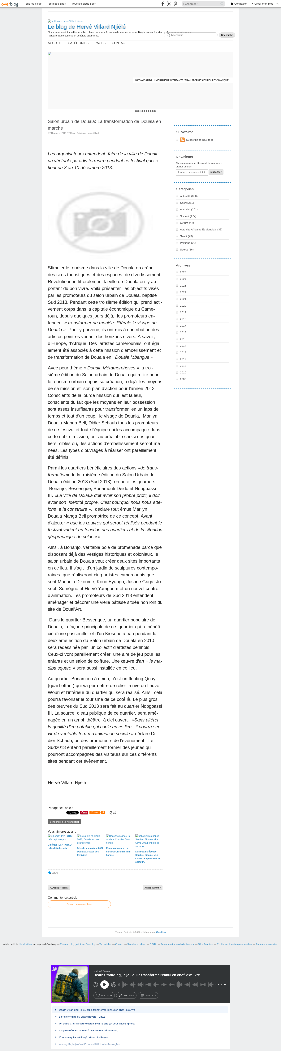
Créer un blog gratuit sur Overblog (77, 944)
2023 (183, 285)
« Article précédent (59, 888)
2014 (183, 345)
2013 (183, 352)
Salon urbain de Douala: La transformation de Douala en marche (104, 125)
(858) (189, 196)
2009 (183, 379)
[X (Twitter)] (169, 4)
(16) (187, 249)
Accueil (55, 43)
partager (129, 995)
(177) (188, 216)
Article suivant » (153, 888)
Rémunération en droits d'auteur (177, 944)
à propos (150, 995)
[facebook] (162, 4)
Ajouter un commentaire (79, 904)
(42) (187, 222)
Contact (119, 43)
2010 (183, 372)
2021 (183, 299)
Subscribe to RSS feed (200, 139)
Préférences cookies (266, 944)
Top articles (105, 944)
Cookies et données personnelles (234, 944)
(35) (201, 229)
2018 (183, 319)
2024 (183, 278)
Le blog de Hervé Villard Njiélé (87, 26)
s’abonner (106, 995)
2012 (183, 359)
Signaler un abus (136, 944)
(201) (189, 209)
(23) (186, 236)
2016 (183, 332)
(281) (187, 202)
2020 (183, 305)
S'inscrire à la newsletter (64, 821)
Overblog (161, 932)
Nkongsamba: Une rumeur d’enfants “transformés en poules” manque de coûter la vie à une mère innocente (183, 80)
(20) (188, 242)
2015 (183, 339)
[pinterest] (175, 4)
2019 (183, 312)
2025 (183, 272)
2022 (183, 292)
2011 (183, 365)
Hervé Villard (25, 944)
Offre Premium (205, 944)
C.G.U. (153, 944)
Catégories (78, 43)
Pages (100, 43)
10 (155, 111)
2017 (183, 325)
